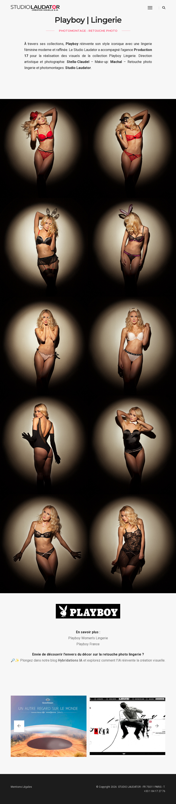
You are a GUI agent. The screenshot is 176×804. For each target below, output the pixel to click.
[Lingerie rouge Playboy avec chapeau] (44, 148)
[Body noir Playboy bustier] (132, 444)
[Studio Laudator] (38, 7)
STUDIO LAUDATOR (129, 786)
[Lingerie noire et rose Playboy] (132, 247)
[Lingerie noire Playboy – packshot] (44, 543)
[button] (157, 726)
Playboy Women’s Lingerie (88, 638)
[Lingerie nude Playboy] (44, 346)
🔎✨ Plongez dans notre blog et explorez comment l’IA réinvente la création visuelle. (88, 660)
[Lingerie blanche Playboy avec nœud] (132, 346)
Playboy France (88, 644)
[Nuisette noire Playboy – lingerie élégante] (132, 543)
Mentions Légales (21, 786)
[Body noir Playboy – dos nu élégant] (44, 444)
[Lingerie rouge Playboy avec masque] (132, 148)
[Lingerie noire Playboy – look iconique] (44, 247)
